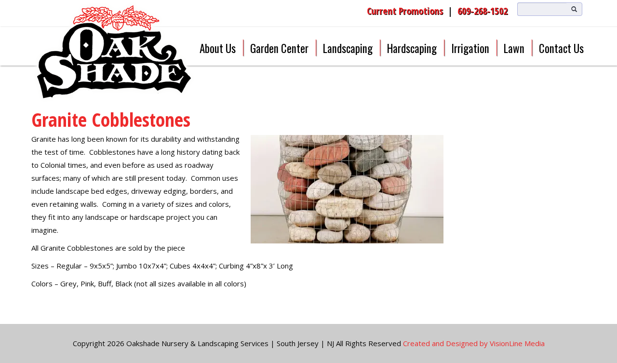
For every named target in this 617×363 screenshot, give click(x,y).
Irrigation (470, 48)
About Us (218, 48)
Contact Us (561, 48)
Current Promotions (405, 10)
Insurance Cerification (198, 10)
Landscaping (348, 48)
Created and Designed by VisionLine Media (474, 343)
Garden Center (279, 48)
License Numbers (257, 10)
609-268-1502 (482, 10)
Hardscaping (412, 48)
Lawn (514, 48)
